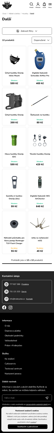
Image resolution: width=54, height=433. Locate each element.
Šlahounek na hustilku (39, 115)
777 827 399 (15, 284)
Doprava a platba (13, 330)
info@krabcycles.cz (17, 299)
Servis (23, 291)
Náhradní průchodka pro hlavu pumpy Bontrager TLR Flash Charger (14, 241)
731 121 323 (15, 291)
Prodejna (25, 284)
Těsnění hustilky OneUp (40, 154)
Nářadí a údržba (14, 14)
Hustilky (25, 14)
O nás (7, 325)
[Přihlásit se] (47, 398)
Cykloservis (10, 363)
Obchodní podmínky (14, 335)
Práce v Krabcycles (13, 345)
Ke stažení (9, 358)
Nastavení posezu (13, 373)
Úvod (4, 14)
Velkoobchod (11, 340)
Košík (44, 7)
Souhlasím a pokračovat (27, 426)
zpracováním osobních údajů (36, 404)
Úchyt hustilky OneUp (14, 115)
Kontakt (29, 299)
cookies (33, 422)
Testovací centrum (13, 368)
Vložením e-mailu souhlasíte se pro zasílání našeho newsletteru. (26, 405)
